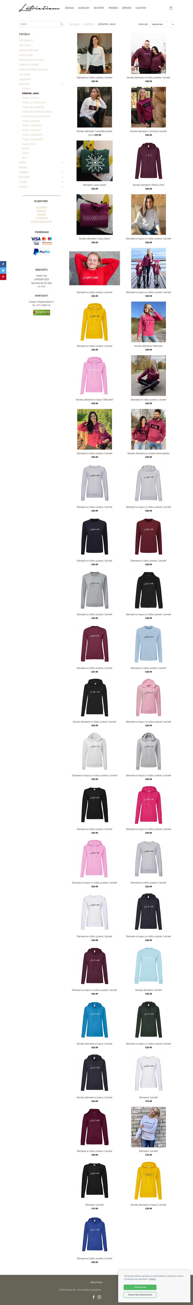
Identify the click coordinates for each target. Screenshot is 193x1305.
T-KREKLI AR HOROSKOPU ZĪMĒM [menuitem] (37, 112)
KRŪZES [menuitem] (23, 167)
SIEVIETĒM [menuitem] (99, 8)
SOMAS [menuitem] (25, 153)
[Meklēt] (62, 24)
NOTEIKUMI (41, 207)
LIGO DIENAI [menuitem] (24, 74)
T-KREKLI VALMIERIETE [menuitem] (32, 135)
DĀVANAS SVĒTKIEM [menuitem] (28, 50)
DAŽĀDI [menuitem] (22, 162)
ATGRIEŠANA (41, 218)
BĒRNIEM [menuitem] (126, 8)
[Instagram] (99, 1297)
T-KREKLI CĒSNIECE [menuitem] (31, 121)
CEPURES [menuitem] (26, 89)
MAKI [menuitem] (24, 158)
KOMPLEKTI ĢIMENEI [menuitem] (29, 65)
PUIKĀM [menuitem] (23, 182)
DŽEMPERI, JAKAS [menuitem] (30, 93)
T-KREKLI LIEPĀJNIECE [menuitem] (32, 125)
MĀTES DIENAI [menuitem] (26, 55)
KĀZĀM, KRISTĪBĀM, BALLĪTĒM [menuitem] (33, 69)
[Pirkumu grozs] (171, 8)
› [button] (62, 84)
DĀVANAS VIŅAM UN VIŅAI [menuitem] (31, 60)
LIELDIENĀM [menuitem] (24, 79)
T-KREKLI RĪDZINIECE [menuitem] (31, 130)
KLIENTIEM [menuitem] (141, 8)
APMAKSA (41, 211)
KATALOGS (74, 24)
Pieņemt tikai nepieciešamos (140, 1295)
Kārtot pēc (143, 24)
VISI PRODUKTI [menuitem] (26, 40)
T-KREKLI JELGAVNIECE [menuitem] (32, 139)
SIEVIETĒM (89, 24)
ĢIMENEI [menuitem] (23, 187)
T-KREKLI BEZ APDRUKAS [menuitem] (33, 107)
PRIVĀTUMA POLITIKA (41, 221)
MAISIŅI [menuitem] (25, 149)
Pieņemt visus (140, 1287)
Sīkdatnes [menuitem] (96, 1282)
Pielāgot (152, 1279)
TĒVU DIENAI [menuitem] (25, 45)
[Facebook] (93, 1297)
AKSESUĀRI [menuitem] (83, 8)
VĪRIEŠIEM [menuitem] (113, 8)
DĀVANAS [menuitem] (69, 8)
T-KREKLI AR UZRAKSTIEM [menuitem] (33, 102)
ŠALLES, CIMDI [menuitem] (28, 144)
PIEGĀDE (41, 214)
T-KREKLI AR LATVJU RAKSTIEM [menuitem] (36, 116)
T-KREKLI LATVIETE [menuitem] (30, 98)
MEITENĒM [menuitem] (24, 177)
